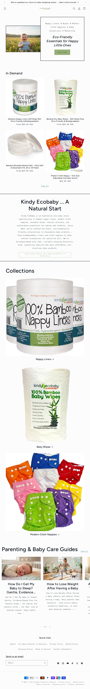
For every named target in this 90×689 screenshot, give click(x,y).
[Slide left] (40, 626)
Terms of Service (43, 649)
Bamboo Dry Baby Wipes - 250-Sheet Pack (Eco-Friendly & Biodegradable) (65, 120)
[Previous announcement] (4, 2)
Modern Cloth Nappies (43, 534)
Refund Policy (72, 644)
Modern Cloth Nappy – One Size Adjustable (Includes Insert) (65, 177)
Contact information (76, 684)
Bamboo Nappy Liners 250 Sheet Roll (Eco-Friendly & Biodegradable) (24, 120)
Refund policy (78, 682)
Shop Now (62, 52)
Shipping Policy (26, 649)
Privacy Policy (56, 644)
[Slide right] (50, 626)
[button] (4, 8)
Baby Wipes (43, 446)
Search (13, 644)
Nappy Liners (43, 359)
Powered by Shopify (48, 682)
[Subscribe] (44, 663)
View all (45, 186)
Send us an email (15, 656)
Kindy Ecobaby (34, 682)
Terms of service (43, 684)
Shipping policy (59, 684)
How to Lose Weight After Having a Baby (63, 586)
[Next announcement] (85, 2)
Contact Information (62, 649)
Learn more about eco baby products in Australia (45, 255)
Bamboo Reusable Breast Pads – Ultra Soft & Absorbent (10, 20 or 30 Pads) (24, 166)
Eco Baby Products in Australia (33, 644)
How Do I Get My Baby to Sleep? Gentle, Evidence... (21, 588)
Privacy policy (64, 682)
